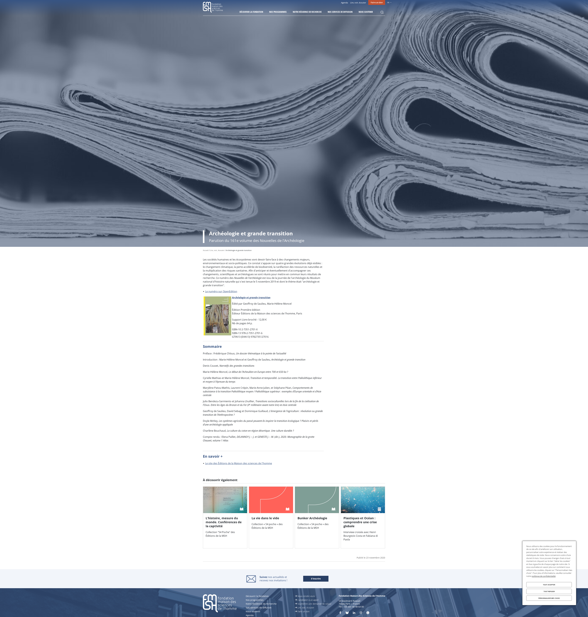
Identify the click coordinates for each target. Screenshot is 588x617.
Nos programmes (278, 11)
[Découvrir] (360, 613)
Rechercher (382, 12)
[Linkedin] (354, 613)
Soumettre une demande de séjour (314, 603)
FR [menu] (388, 2)
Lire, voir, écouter (358, 2)
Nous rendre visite (306, 596)
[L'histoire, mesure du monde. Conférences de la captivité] (225, 517)
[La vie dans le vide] (271, 517)
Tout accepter (549, 585)
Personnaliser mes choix (549, 598)
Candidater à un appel (308, 599)
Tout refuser (549, 591)
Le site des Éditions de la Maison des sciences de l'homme (238, 463)
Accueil (205, 250)
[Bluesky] (347, 613)
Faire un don (377, 2)
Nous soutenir (366, 11)
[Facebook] (340, 613)
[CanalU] (367, 613)
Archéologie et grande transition (251, 297)
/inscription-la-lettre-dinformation (316, 578)
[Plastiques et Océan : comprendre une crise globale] (363, 517)
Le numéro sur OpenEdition (221, 291)
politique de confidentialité (544, 576)
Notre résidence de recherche (307, 11)
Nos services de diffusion (340, 11)
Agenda (344, 2)
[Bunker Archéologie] (317, 517)
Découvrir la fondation (251, 11)
